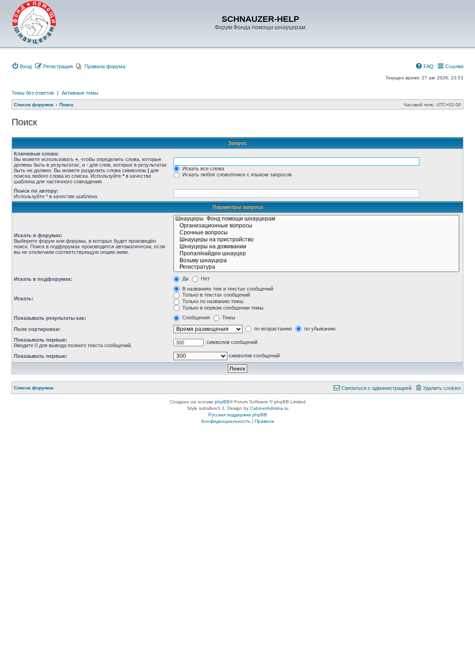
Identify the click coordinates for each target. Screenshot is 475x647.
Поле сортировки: (37, 329)
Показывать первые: (40, 340)
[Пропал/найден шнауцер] (316, 254)
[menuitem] (22, 66)
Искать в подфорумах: (43, 279)
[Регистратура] (316, 267)
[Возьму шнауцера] (316, 261)
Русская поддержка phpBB (237, 414)
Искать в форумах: (38, 235)
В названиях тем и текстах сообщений (227, 288)
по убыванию (319, 328)
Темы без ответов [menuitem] (33, 93)
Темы (228, 317)
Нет (204, 278)
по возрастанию (272, 328)
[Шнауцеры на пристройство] (316, 240)
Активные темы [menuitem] (80, 93)
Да (184, 278)
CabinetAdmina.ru (269, 408)
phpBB (222, 401)
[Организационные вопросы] (316, 226)
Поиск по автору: (36, 191)
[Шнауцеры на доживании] (316, 247)
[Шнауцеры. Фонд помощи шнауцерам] (316, 219)
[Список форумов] (34, 22)
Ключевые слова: (36, 153)
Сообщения (195, 317)
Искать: (23, 298)
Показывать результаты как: (50, 318)
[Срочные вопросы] (316, 233)
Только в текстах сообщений (215, 295)
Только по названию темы (212, 301)
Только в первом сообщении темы (222, 308)
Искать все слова (202, 168)
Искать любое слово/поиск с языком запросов (236, 174)
